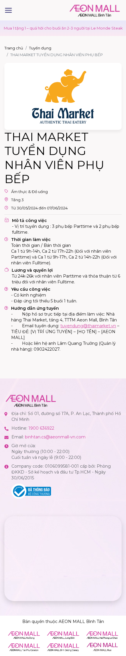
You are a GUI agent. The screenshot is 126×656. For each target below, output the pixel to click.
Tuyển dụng (40, 48)
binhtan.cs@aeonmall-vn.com (55, 437)
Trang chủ (13, 48)
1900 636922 (41, 428)
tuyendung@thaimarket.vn (88, 325)
